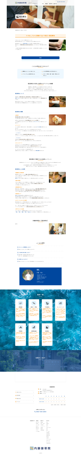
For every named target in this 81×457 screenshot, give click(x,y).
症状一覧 (47, 420)
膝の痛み (47, 436)
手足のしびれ (48, 440)
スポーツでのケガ (48, 439)
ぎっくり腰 (47, 431)
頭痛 (47, 422)
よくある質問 (37, 431)
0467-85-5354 (62, 1)
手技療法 (42, 427)
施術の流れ (19, 398)
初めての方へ (19, 392)
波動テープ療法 (43, 423)
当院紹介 (37, 420)
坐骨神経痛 (47, 432)
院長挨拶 (18, 395)
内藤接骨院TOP (32, 420)
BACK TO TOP (65, 456)
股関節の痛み (48, 435)
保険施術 (42, 422)
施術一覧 (42, 420)
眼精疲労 (47, 423)
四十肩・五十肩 (48, 427)
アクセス (18, 401)
